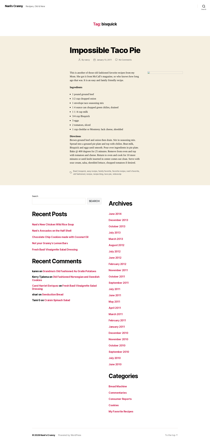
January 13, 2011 (104, 60)
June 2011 (115, 295)
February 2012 (117, 264)
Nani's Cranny (14, 6)
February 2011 (117, 320)
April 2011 (115, 307)
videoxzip (117, 174)
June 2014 (115, 213)
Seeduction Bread (52, 294)
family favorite (104, 171)
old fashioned (79, 174)
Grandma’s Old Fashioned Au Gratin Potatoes (69, 271)
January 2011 (117, 326)
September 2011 (119, 282)
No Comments (125, 60)
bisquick (82, 171)
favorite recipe (119, 171)
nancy (87, 60)
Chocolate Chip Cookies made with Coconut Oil (60, 237)
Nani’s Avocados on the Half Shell (51, 230)
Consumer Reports (120, 398)
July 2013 (115, 232)
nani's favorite (133, 171)
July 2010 (115, 358)
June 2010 (115, 364)
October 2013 (117, 226)
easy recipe (92, 171)
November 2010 (118, 339)
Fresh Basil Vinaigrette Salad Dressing (55, 249)
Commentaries (118, 392)
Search (35, 196)
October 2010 (117, 345)
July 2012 (115, 251)
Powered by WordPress (69, 435)
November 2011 (118, 270)
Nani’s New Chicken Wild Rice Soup (53, 224)
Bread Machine (118, 386)
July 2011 (114, 289)
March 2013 (116, 238)
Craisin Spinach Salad (57, 300)
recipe (89, 174)
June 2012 (115, 257)
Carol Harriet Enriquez (45, 285)
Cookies (114, 405)
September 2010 (119, 351)
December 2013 (118, 220)
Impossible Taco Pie (105, 50)
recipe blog (98, 174)
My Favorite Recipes (121, 411)
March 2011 (116, 314)
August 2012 (116, 245)
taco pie (108, 174)
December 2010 (118, 332)
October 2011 (117, 276)
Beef (75, 171)
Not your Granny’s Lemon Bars (50, 243)
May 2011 (114, 301)
